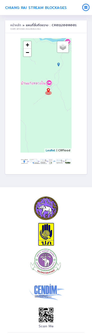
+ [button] (27, 45)
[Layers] (62, 46)
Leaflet (50, 150)
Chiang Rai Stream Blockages (36, 7)
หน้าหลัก (16, 25)
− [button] (27, 52)
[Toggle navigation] (86, 7)
